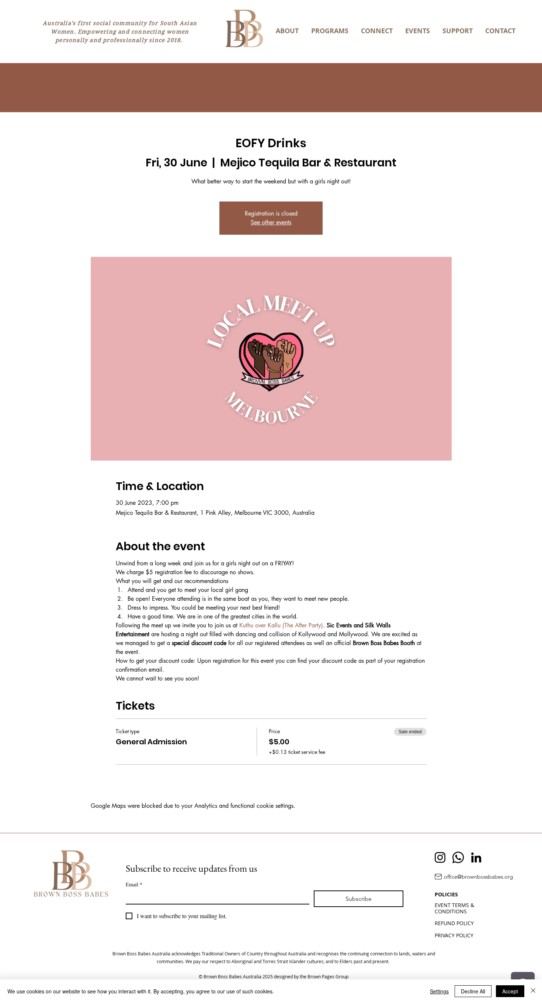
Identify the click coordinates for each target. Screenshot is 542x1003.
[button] (287, 31)
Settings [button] (439, 991)
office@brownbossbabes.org (478, 876)
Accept (510, 991)
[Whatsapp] (458, 857)
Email (134, 884)
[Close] (533, 991)
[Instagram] (440, 857)
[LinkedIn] (476, 857)
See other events (271, 222)
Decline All (473, 991)
